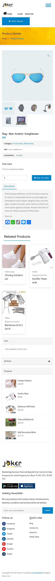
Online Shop (29, 143)
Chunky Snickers (14, 275)
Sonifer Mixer (39, 278)
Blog (31, 523)
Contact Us (34, 528)
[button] (14, 14)
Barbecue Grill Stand (16, 325)
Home (9, 14)
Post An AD (17, 21)
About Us (33, 532)
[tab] (9, 186)
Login (20, 14)
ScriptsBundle (37, 573)
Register (29, 14)
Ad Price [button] (7, 361)
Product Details (17, 38)
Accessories (18, 143)
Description (9, 186)
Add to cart (42, 178)
